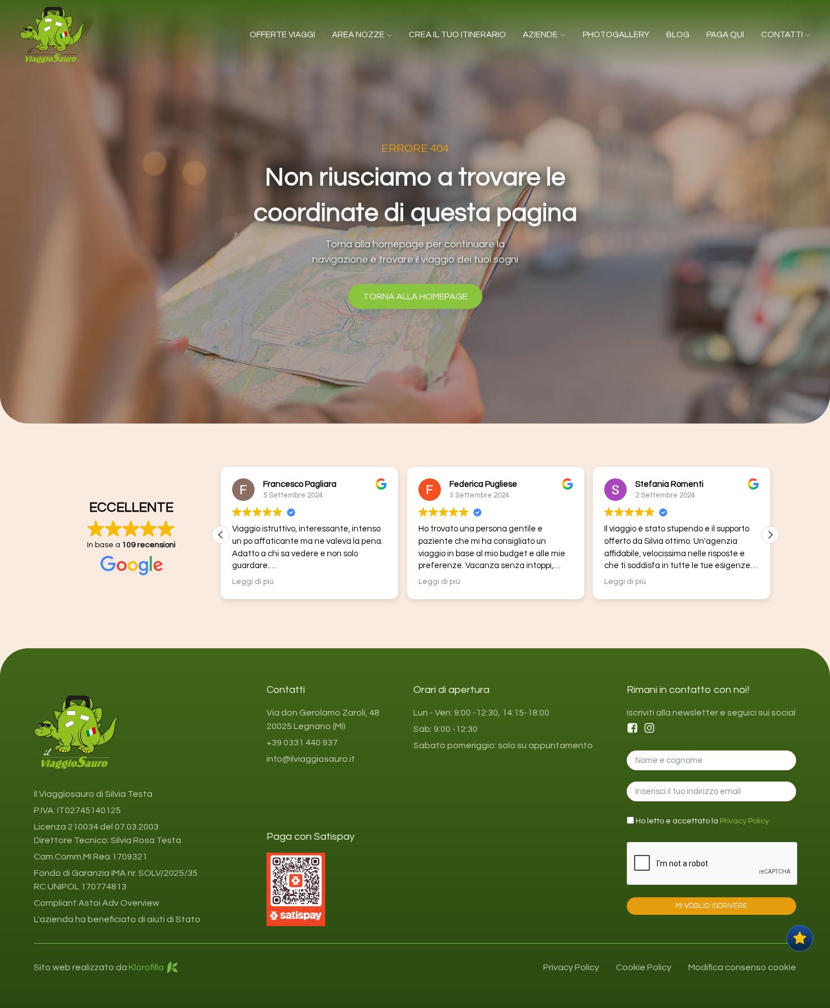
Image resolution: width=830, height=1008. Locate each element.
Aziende (540, 34)
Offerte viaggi (282, 34)
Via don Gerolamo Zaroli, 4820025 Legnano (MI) (323, 719)
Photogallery (616, 34)
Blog (677, 34)
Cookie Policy (643, 967)
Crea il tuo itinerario (457, 34)
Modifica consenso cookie (742, 967)
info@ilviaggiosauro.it (311, 758)
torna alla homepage (415, 296)
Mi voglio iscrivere (711, 906)
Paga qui (725, 34)
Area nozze (358, 34)
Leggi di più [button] (253, 582)
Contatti (782, 34)
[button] (770, 534)
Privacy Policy (744, 821)
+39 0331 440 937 (302, 742)
